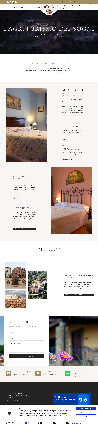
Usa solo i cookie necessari (86, 416)
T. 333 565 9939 (10, 395)
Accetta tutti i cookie (86, 408)
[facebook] (8, 2)
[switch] (40, 423)
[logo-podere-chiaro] (49, 5)
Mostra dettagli (75, 423)
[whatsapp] (16, 2)
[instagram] (10, 2)
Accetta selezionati (86, 412)
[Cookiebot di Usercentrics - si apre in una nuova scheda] (9, 423)
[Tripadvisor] (13, 2)
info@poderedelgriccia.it (21, 395)
